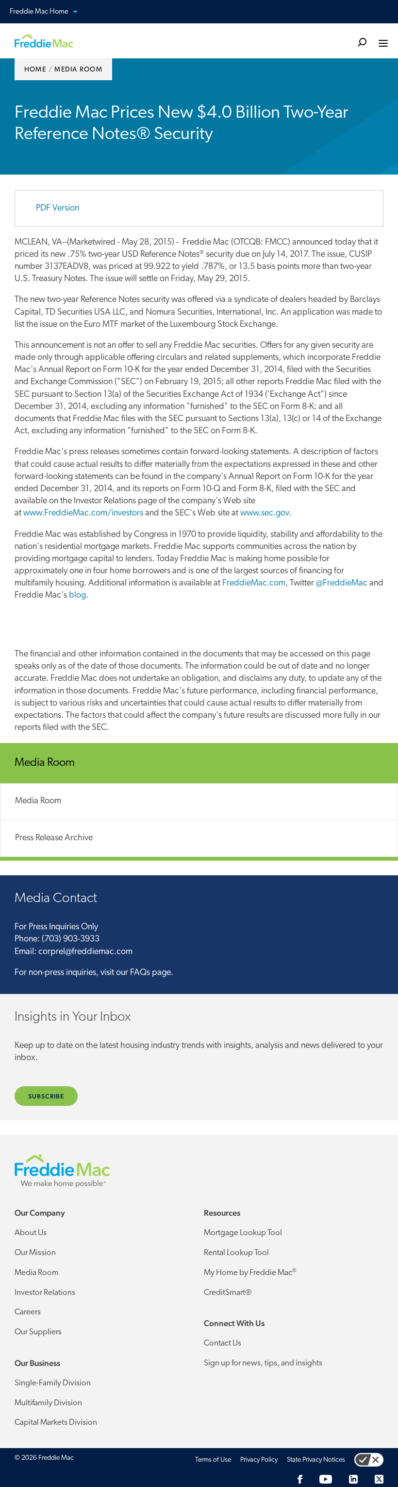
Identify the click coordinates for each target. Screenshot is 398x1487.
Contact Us (222, 1343)
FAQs (140, 973)
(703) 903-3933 (71, 939)
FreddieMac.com (253, 583)
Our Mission (35, 1253)
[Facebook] (300, 1480)
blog (77, 595)
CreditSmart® (227, 1293)
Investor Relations (45, 1293)
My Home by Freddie (250, 1272)
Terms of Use (213, 1460)
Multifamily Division (48, 1403)
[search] (362, 41)
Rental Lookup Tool (236, 1253)
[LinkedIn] (353, 1480)
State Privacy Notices (316, 1460)
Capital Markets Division (56, 1422)
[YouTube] (325, 1480)
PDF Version (57, 208)
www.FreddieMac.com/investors (83, 513)
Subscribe (46, 1096)
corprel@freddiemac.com (85, 952)
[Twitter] (379, 1480)
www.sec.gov (264, 513)
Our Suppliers (38, 1332)
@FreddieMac (341, 583)
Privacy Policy (259, 1460)
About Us (31, 1233)
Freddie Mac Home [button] (74, 12)
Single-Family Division (53, 1383)
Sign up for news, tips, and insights (263, 1363)
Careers (28, 1312)
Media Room (38, 801)
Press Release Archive (54, 838)
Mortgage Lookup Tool (243, 1233)
